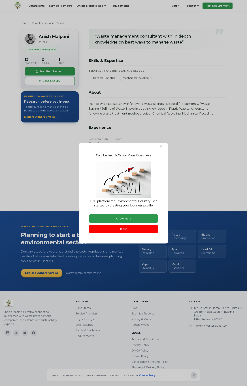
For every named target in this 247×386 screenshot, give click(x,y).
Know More (123, 218)
